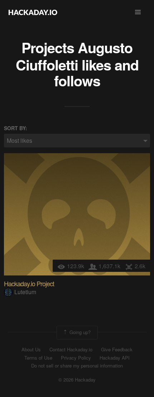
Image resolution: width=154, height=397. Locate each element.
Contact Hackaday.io (70, 349)
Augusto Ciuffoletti (74, 56)
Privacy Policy (76, 358)
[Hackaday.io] (33, 12)
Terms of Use (38, 358)
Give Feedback (117, 349)
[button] (138, 12)
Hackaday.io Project (29, 283)
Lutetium (25, 292)
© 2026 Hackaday (77, 380)
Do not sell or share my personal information (77, 365)
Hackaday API (115, 358)
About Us (31, 349)
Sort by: (15, 128)
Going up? (79, 332)
